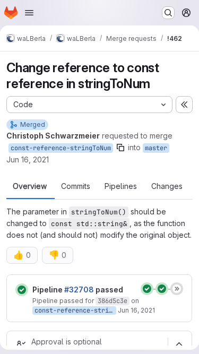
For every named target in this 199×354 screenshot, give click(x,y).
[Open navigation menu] (29, 12)
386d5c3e (112, 301)
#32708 (79, 289)
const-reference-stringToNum (61, 148)
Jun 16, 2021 (27, 159)
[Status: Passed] (21, 289)
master (156, 148)
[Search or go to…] (168, 12)
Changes (167, 186)
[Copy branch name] (120, 147)
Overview (30, 186)
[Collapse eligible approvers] (178, 344)
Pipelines (121, 186)
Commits (75, 186)
